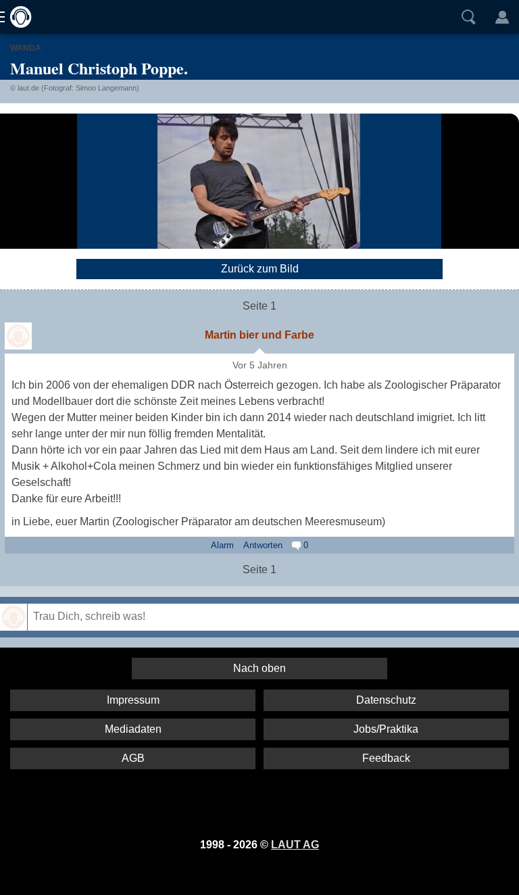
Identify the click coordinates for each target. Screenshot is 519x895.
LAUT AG (295, 844)
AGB (133, 758)
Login (502, 17)
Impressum (133, 700)
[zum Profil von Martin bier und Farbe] (18, 335)
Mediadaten (133, 729)
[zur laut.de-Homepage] (17, 17)
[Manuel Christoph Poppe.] (259, 181)
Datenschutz (386, 700)
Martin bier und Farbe (259, 335)
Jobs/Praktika (385, 729)
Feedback (386, 758)
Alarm (222, 545)
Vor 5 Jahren (259, 365)
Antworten (262, 545)
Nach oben (259, 668)
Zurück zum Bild (260, 268)
